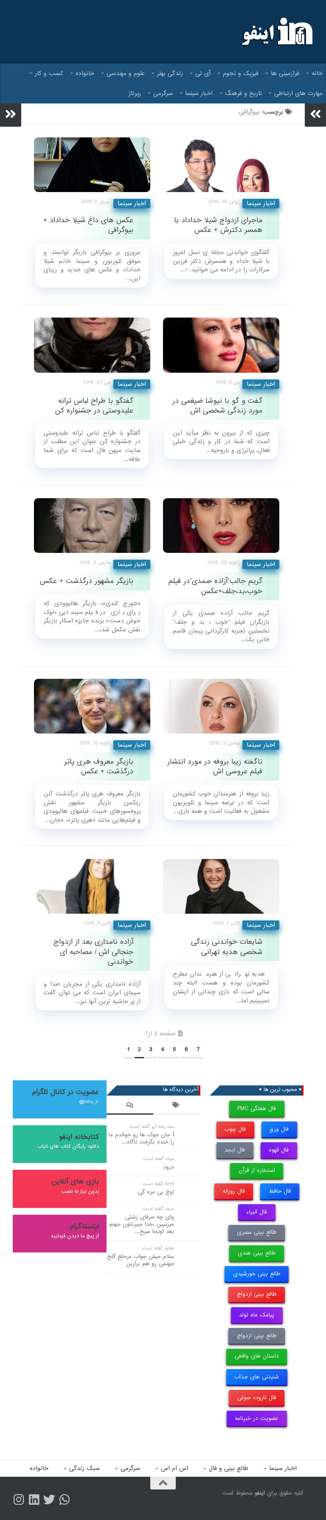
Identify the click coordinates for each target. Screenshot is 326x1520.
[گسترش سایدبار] (10, 114)
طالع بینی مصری (257, 1232)
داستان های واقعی (257, 1356)
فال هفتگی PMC (256, 1108)
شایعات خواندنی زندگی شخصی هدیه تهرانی (226, 947)
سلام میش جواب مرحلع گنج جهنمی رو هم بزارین (140, 1260)
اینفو (260, 1493)
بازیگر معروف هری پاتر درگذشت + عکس (98, 766)
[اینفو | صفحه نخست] (276, 32)
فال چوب (235, 1129)
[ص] (19, 1500)
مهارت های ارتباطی (298, 93)
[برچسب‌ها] (176, 1106)
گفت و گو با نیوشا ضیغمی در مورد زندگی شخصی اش (217, 406)
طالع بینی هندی (257, 1253)
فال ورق (279, 1129)
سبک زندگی (84, 1468)
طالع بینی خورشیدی (257, 1273)
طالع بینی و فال (228, 1468)
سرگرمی (163, 93)
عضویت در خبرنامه (256, 1418)
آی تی (203, 73)
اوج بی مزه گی (156, 1192)
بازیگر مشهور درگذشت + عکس (86, 581)
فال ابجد (235, 1150)
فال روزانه (233, 1191)
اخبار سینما (199, 93)
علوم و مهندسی (126, 73)
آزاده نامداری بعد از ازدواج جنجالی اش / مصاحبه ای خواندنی (93, 952)
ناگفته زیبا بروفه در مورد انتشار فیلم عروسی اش (214, 766)
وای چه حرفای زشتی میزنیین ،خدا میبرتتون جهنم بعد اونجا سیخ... (142, 1224)
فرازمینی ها (285, 73)
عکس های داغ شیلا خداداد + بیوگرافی (88, 225)
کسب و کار (49, 73)
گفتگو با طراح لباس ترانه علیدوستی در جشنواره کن (94, 406)
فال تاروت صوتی (256, 1397)
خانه (317, 73)
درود (168, 1167)
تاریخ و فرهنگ (243, 93)
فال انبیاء (256, 1212)
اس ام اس (174, 1468)
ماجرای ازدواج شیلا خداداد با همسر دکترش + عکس (218, 225)
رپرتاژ (135, 93)
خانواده (85, 73)
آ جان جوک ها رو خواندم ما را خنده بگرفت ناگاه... (141, 1138)
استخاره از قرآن (257, 1170)
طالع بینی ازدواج (257, 1294)
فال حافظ (280, 1191)
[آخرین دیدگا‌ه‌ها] (130, 1106)
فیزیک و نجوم (241, 73)
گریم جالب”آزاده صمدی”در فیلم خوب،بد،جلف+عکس (215, 586)
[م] (64, 1500)
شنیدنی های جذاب (256, 1376)
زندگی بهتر (170, 73)
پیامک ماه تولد (256, 1315)
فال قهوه (279, 1150)
